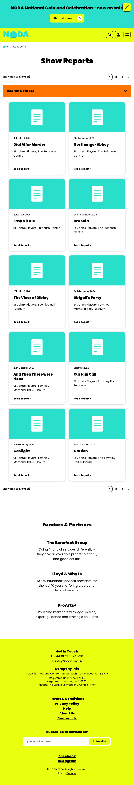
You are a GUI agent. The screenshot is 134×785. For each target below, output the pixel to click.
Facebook (67, 756)
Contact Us (67, 718)
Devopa (71, 773)
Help (67, 708)
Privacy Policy (67, 703)
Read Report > (22, 169)
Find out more (62, 18)
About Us (67, 713)
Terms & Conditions (67, 698)
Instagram (67, 761)
